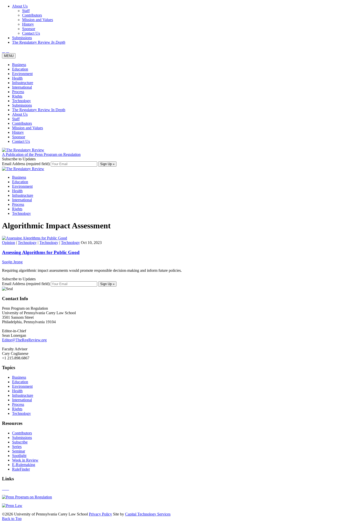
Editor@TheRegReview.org (24, 340)
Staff (16, 119)
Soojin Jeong (12, 262)
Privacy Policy (100, 514)
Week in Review (25, 460)
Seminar (18, 451)
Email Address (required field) (26, 164)
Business (19, 64)
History (18, 132)
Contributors (22, 123)
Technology (21, 101)
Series (17, 446)
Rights (17, 96)
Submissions (22, 105)
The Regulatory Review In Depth (38, 110)
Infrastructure (22, 83)
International (22, 87)
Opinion (8, 242)
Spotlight (19, 455)
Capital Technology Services (147, 514)
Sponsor (18, 137)
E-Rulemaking (23, 465)
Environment (22, 74)
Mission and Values (27, 128)
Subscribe (20, 442)
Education (20, 69)
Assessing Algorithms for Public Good (41, 252)
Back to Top (12, 518)
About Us (20, 114)
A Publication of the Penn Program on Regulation (41, 154)
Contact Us (21, 141)
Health (17, 78)
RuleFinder (21, 469)
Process (18, 92)
